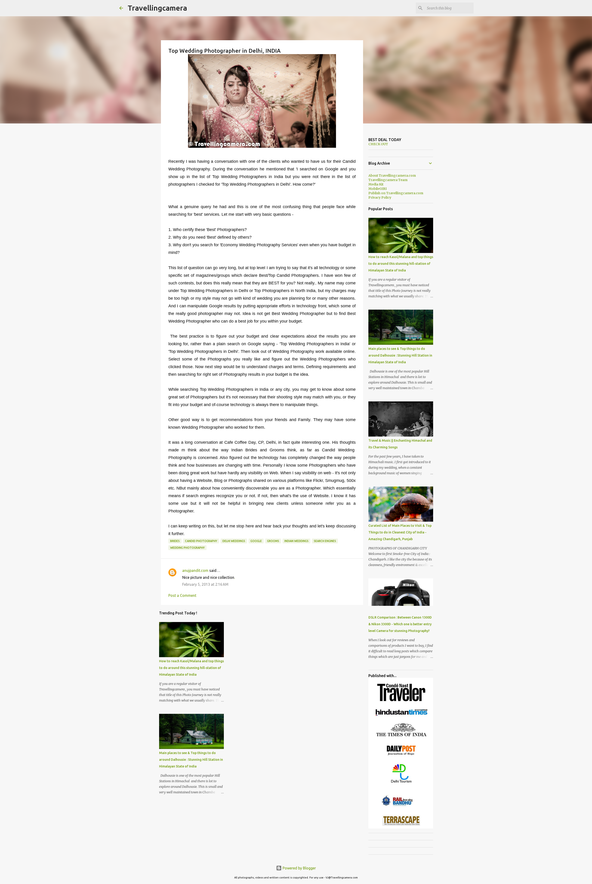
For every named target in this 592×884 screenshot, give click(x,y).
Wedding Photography (187, 547)
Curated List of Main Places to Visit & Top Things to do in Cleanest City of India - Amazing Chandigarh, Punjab (400, 532)
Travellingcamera (157, 8)
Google (256, 540)
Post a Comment (182, 595)
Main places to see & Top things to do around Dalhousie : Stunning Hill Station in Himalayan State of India (191, 759)
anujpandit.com (195, 570)
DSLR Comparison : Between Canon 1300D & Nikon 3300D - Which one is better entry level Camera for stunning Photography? (400, 624)
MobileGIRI (377, 189)
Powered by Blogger (299, 868)
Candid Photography (201, 540)
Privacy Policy (379, 197)
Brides (175, 540)
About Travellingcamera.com (392, 175)
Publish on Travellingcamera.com (395, 193)
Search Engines (325, 540)
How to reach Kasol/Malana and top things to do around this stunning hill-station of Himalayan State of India (191, 667)
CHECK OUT (378, 144)
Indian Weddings (296, 540)
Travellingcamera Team (387, 180)
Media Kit (375, 184)
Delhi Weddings (233, 540)
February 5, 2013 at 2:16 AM (205, 584)
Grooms (273, 540)
